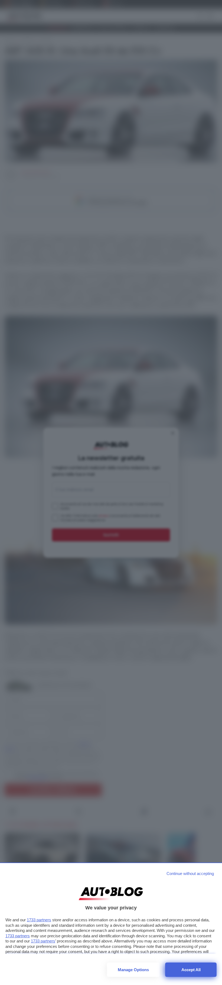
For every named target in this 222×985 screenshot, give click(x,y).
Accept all (191, 969)
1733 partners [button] (39, 920)
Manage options (133, 969)
